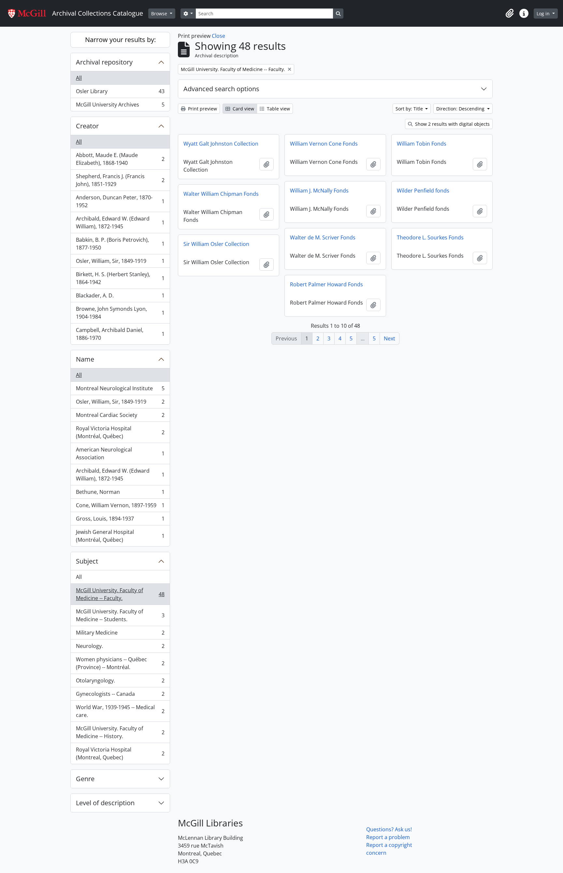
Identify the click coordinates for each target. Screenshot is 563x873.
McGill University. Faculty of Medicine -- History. (120, 732)
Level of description (105, 802)
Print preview (202, 109)
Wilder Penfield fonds (423, 190)
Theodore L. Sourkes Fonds (430, 237)
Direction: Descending (461, 109)
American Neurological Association (120, 453)
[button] (509, 13)
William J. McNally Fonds (319, 190)
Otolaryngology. (120, 682)
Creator (87, 126)
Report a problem (388, 837)
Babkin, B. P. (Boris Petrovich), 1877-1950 (120, 243)
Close (218, 35)
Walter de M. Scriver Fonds (322, 237)
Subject (87, 561)
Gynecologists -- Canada (120, 695)
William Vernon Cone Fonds (324, 143)
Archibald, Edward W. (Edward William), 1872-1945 (120, 222)
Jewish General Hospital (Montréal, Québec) (120, 535)
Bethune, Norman (120, 493)
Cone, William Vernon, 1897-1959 (120, 507)
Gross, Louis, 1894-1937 (120, 520)
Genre (85, 778)
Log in (544, 13)
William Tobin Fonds (421, 143)
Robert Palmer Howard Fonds (326, 284)
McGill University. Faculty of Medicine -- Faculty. (120, 594)
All (79, 77)
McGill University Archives (120, 106)
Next (389, 338)
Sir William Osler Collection (216, 244)
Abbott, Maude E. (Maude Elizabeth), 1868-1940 (120, 158)
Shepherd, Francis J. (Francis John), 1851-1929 (120, 180)
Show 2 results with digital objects (452, 124)
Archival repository (104, 62)
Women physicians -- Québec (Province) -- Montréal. (120, 663)
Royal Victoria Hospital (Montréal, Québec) (120, 432)
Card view (242, 109)
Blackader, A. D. (120, 297)
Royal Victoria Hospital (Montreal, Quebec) (120, 753)
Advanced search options (221, 88)
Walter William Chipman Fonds (221, 193)
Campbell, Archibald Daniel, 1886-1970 (120, 333)
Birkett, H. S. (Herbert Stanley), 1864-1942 (120, 278)
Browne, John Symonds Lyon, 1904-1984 (120, 312)
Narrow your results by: (120, 39)
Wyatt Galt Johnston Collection (220, 143)
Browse (159, 13)
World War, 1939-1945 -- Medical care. (120, 711)
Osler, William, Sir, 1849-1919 (120, 262)
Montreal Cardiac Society (120, 416)
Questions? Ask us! (389, 829)
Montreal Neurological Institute (120, 390)
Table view (278, 109)
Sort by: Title (410, 109)
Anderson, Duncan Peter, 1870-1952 (120, 201)
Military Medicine (120, 634)
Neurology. (120, 647)
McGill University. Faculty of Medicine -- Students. (120, 615)
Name (85, 359)
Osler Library (120, 93)
